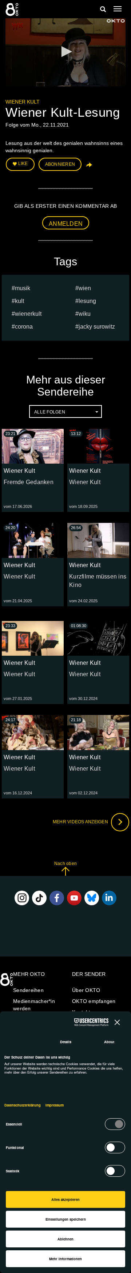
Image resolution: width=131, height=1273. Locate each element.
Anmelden (66, 224)
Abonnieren (60, 164)
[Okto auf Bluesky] (91, 898)
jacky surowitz (97, 326)
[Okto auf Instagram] (22, 898)
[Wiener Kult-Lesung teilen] (88, 167)
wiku (85, 314)
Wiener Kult (22, 102)
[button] (65, 52)
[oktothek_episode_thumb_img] (33, 446)
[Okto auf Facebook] (56, 898)
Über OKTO (86, 990)
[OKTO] (12, 9)
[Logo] (116, 21)
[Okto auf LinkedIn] (109, 898)
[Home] (7, 982)
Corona (24, 326)
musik (22, 288)
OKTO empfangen (94, 1001)
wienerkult (28, 314)
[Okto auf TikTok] (39, 898)
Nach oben (65, 863)
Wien (85, 288)
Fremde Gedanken (28, 482)
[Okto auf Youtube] (74, 898)
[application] (65, 52)
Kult (19, 301)
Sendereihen (28, 990)
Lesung (87, 301)
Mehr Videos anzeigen (81, 821)
